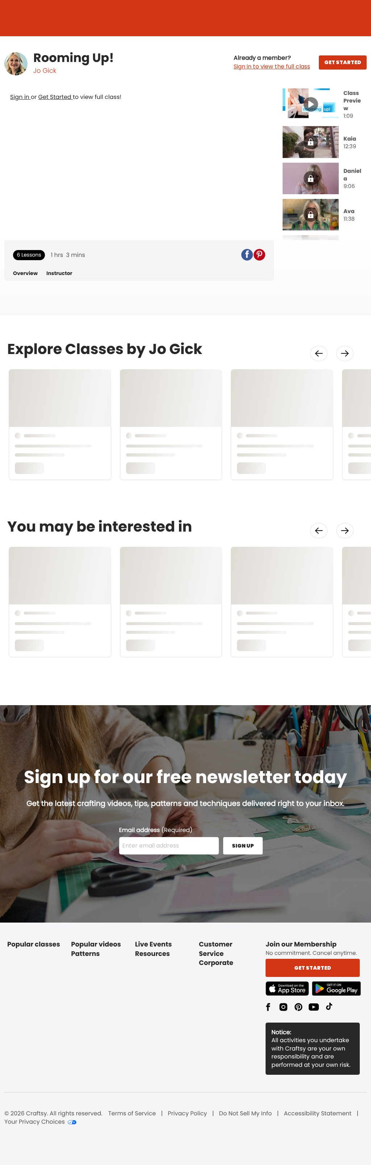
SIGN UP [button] (243, 845)
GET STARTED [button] (342, 62)
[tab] (325, 105)
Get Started (55, 97)
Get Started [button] (312, 967)
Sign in (20, 97)
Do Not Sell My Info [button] (245, 1114)
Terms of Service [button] (132, 1114)
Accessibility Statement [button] (317, 1114)
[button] (272, 62)
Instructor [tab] (59, 273)
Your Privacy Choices (34, 1122)
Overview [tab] (25, 273)
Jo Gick (44, 70)
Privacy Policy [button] (187, 1114)
